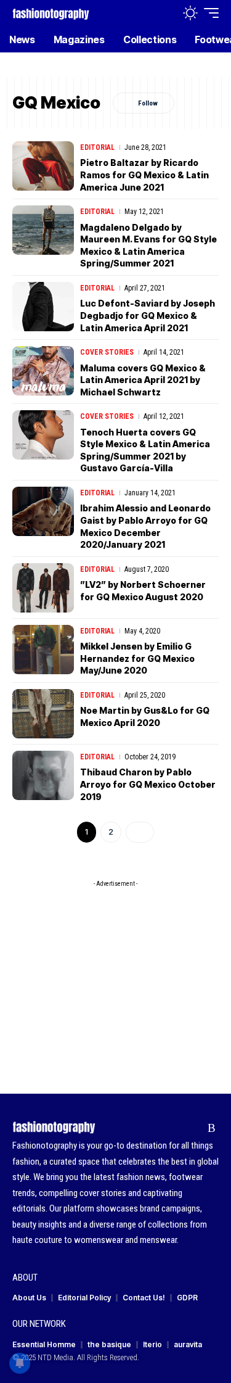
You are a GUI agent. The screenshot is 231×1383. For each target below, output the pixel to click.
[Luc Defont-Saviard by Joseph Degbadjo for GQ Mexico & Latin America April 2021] (43, 306)
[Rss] (212, 1128)
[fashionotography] (50, 12)
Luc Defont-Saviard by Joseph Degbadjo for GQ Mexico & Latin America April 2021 (147, 315)
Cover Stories (107, 352)
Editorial (97, 147)
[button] (164, 13)
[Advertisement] (115, 970)
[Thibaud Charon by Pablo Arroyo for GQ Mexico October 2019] (43, 775)
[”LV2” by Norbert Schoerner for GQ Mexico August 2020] (43, 588)
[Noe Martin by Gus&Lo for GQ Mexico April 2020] (43, 713)
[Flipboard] (192, 1128)
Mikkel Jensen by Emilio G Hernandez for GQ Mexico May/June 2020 (137, 658)
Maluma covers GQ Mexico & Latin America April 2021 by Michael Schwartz (143, 380)
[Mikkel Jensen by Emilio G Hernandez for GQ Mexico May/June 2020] (43, 649)
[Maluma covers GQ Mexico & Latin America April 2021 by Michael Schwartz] (43, 370)
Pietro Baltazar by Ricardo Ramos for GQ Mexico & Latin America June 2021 (144, 174)
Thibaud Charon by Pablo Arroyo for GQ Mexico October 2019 (148, 784)
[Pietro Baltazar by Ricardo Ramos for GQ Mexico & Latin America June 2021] (43, 166)
